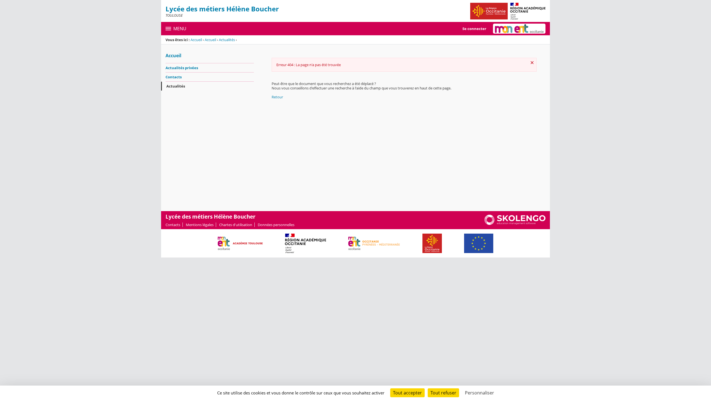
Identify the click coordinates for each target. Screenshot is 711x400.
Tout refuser (443, 393)
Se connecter (474, 28)
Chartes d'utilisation (235, 224)
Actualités (227, 39)
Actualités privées (182, 67)
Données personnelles (276, 224)
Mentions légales (200, 224)
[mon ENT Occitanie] (519, 28)
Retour (277, 96)
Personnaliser (479, 393)
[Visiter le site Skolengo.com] (514, 223)
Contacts (174, 76)
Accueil (196, 39)
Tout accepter (407, 393)
